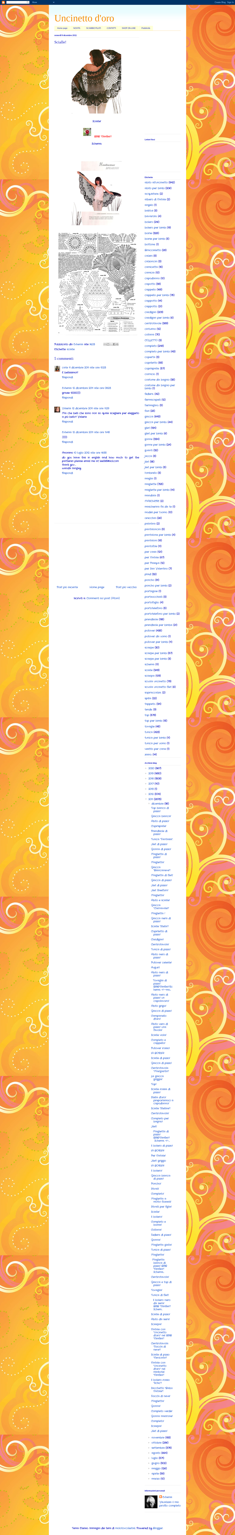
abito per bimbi (154, 188)
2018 (152, 778)
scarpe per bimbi (156, 653)
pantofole (151, 546)
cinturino (150, 329)
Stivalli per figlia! (161, 1207)
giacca (149, 416)
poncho (149, 580)
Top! (154, 1084)
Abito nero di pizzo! (159, 956)
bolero (149, 222)
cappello (150, 289)
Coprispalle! (158, 826)
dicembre (158, 804)
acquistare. (152, 194)
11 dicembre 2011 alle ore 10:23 (87, 367)
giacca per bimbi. (156, 422)
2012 (152, 794)
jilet (147, 462)
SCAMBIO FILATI (93, 28)
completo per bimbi (157, 351)
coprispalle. (152, 368)
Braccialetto (153, 250)
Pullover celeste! (161, 962)
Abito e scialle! (160, 900)
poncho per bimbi (156, 585)
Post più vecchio (126, 587)
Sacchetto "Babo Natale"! (162, 1389)
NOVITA (76, 28)
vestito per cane (155, 749)
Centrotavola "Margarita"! (160, 1069)
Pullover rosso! (160, 1048)
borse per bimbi (155, 239)
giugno (156, 1463)
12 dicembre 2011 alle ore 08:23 (92, 388)
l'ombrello (151, 473)
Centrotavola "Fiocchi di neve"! (159, 1346)
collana (149, 334)
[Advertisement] (97, 553)
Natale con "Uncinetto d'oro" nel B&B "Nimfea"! (161, 1333)
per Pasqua (152, 563)
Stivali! (155, 1189)
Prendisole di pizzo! (159, 832)
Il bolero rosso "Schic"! (160, 1381)
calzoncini (151, 261)
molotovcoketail (125, 1528)
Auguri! (155, 967)
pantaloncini (153, 529)
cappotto (151, 301)
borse (148, 233)
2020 (152, 768)
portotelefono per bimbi (160, 614)
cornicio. (150, 374)
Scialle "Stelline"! (160, 1108)
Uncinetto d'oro (84, 18)
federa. (149, 394)
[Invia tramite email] (105, 344)
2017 (152, 784)
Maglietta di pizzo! (159, 855)
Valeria (66, 408)
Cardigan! (157, 939)
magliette (150, 484)
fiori (147, 411)
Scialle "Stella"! (160, 926)
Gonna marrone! (162, 1416)
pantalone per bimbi (158, 535)
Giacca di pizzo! (161, 880)
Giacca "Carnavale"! (160, 906)
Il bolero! (156, 1171)
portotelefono (153, 608)
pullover (150, 630)
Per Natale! (158, 1155)
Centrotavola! (160, 944)
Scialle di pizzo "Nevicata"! (160, 1356)
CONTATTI (111, 28)
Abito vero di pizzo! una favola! (159, 1027)
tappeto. (150, 704)
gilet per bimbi (154, 433)
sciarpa (150, 676)
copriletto (151, 363)
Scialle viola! (158, 1035)
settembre (159, 1448)
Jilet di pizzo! (159, 844)
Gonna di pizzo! (161, 849)
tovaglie (150, 726)
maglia (149, 478)
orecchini (150, 518)
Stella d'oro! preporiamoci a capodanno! (162, 1100)
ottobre (157, 1443)
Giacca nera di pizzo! (161, 919)
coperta (150, 357)
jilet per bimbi (153, 467)
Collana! (156, 1230)
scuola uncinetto (155, 681)
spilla (148, 698)
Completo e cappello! (158, 1041)
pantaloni (151, 540)
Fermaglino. (152, 405)
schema (149, 664)
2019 (151, 773)
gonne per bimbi (155, 445)
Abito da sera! (160, 1319)
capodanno (152, 278)
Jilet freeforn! (159, 890)
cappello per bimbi (157, 295)
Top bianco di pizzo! (160, 809)
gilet (147, 428)
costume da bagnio (157, 380)
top (147, 715)
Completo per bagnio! (160, 1120)
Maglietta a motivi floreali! (161, 1200)
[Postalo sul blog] (108, 344)
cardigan (150, 312)
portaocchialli (153, 597)
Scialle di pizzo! (160, 1058)
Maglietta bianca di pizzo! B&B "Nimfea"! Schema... (159, 1266)
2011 (151, 799)
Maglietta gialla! (161, 1245)
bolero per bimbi (155, 227)
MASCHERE (152, 501)
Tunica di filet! (160, 1295)
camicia (150, 272)
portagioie (151, 591)
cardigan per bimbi (157, 318)
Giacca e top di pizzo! (161, 1283)
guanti (149, 450)
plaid (148, 574)
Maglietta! (157, 862)
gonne (148, 439)
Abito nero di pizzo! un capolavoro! (160, 998)
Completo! (157, 1194)
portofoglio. (152, 602)
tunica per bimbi (155, 738)
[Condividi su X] (111, 344)
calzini (149, 256)
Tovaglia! (156, 1290)
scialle (71, 349)
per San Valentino (156, 568)
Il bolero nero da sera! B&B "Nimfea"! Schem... (161, 1304)
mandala (150, 495)
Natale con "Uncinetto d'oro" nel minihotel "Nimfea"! (158, 1369)
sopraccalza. (153, 692)
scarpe (149, 647)
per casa (151, 552)
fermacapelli (153, 400)
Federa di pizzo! (161, 1235)
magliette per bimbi (157, 490)
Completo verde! (161, 1411)
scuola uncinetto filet (158, 687)
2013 (152, 789)
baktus (149, 210)
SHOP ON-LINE (129, 28)
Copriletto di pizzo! (159, 932)
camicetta (151, 267)
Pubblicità (145, 28)
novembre (158, 1437)
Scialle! (155, 1212)
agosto (156, 1453)
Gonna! (156, 1240)
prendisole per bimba (158, 625)
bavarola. (151, 216)
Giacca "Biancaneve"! (160, 868)
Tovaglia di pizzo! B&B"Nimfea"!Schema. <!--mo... (162, 985)
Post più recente (67, 587)
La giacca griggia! (157, 1077)
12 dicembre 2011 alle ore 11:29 (90, 408)
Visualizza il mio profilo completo (170, 1503)
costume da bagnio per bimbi (160, 386)
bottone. (150, 244)
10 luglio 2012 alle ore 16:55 (90, 453)
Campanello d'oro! (158, 1017)
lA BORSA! (157, 1053)
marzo (156, 1479)
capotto (150, 284)
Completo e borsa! (158, 1223)
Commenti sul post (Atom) (103, 598)
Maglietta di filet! (162, 875)
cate (65, 367)
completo (151, 346)
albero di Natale (155, 199)
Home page (62, 28)
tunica (149, 732)
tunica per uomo (155, 743)
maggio (156, 1468)
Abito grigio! (158, 1006)
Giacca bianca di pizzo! (160, 1177)
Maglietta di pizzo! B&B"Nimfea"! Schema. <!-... (160, 1136)
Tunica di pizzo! (161, 949)
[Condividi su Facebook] (114, 344)
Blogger (158, 1528)
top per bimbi (153, 721)
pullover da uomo (156, 636)
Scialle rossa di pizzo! (160, 1090)
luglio (155, 1458)
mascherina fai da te (158, 507)
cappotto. (151, 306)
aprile (156, 1473)
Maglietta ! (158, 913)
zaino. (148, 754)
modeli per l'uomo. (156, 512)
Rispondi (67, 377)
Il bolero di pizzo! (162, 1146)
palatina (150, 523)
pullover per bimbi (156, 642)
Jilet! (154, 1126)
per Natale (152, 557)
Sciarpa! (156, 1324)
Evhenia (67, 388)
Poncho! (156, 1183)
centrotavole (153, 323)
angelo (149, 205)
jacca (148, 456)
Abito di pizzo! (160, 821)
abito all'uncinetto (156, 182)
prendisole (151, 619)
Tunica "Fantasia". (162, 839)
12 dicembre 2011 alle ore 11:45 (91, 432)
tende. (148, 709)
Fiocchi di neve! (160, 1396)
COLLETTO (151, 340)
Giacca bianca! (161, 816)
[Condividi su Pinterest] (117, 344)
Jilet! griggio (158, 1161)
